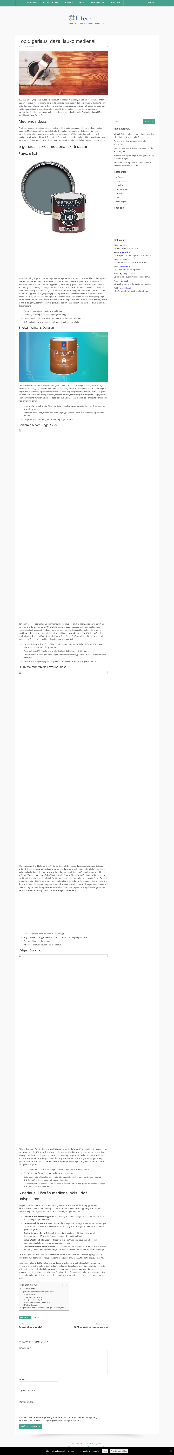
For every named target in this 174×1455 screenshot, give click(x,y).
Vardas (22, 1379)
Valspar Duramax (31, 1305)
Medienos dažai (28, 1289)
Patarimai (68, 3)
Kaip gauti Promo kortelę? (30, 1327)
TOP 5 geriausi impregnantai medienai (91, 1327)
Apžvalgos (120, 177)
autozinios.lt (125, 259)
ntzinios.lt (124, 281)
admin (21, 46)
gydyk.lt (123, 245)
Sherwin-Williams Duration (34, 1297)
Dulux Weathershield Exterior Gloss (38, 1302)
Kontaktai (116, 3)
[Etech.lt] (87, 20)
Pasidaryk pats (50, 3)
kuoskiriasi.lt (125, 288)
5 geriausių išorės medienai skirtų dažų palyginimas (44, 1308)
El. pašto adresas (27, 1390)
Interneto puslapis (26, 1401)
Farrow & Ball (30, 1295)
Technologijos (97, 3)
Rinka (81, 3)
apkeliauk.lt (125, 252)
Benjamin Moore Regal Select (35, 1300)
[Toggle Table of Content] (63, 1285)
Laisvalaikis (32, 3)
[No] (171, 1451)
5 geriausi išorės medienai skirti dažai (38, 1292)
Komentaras (25, 1347)
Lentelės (119, 185)
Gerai (105, 1451)
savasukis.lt (125, 266)
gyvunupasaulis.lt (127, 273)
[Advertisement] (63, 256)
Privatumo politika (119, 1451)
